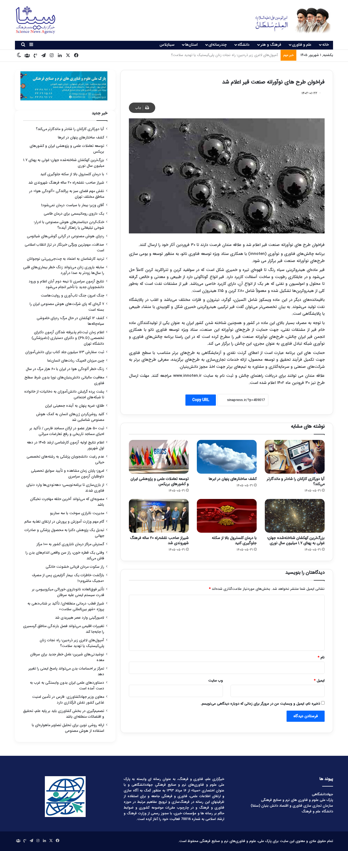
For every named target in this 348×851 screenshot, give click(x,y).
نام (321, 657)
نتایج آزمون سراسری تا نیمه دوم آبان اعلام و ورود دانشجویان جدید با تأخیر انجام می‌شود (66, 284)
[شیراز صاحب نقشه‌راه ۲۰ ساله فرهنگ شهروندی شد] (159, 516)
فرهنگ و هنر (270, 45)
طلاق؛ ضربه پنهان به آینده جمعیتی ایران (74, 406)
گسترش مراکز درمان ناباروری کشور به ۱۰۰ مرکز (70, 544)
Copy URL (200, 400)
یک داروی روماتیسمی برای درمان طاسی (74, 214)
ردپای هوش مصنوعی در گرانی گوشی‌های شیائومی (65, 236)
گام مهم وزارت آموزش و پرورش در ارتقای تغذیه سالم (64, 522)
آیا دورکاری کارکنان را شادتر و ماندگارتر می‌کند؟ (296, 481)
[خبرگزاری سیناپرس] (289, 20)
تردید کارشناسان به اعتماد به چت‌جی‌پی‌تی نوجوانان (65, 259)
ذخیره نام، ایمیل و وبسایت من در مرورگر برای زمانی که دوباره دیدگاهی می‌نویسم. (260, 704)
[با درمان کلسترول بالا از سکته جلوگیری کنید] (227, 516)
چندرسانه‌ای (218, 45)
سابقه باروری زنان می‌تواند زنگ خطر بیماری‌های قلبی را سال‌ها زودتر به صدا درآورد (63, 270)
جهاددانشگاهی (322, 794)
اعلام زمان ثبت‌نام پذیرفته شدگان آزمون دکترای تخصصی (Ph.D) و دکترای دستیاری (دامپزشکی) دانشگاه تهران (68, 338)
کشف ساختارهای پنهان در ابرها (233, 479)
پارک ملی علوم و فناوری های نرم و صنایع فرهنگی (297, 800)
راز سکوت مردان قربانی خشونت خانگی (75, 567)
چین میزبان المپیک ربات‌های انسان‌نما (75, 360)
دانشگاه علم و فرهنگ (317, 811)
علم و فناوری (301, 45)
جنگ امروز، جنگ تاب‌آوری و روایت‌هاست (72, 295)
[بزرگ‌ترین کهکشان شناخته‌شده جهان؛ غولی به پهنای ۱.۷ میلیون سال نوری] (295, 516)
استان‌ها (191, 45)
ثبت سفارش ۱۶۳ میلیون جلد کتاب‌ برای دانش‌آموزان (64, 352)
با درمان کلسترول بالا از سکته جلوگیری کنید (234, 540)
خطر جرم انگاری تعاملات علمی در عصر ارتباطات (244, 55)
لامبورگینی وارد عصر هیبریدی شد (79, 618)
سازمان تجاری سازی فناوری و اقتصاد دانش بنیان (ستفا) (292, 806)
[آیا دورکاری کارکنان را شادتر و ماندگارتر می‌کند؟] (295, 457)
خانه (325, 45)
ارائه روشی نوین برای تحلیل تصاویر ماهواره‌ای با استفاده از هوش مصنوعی (68, 728)
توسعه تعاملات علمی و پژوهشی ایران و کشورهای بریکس (159, 481)
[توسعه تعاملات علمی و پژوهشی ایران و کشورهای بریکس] (159, 457)
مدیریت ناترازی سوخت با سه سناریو (77, 513)
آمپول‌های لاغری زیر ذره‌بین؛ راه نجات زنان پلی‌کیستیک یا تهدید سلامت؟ (72, 643)
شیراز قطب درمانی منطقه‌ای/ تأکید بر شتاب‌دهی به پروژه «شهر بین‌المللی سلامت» (65, 606)
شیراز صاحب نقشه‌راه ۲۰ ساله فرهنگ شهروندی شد (159, 540)
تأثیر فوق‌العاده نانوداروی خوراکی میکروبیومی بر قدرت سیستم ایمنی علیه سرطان (68, 592)
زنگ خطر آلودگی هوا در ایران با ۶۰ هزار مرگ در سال (65, 369)
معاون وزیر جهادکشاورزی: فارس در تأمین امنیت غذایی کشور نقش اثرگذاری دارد (68, 699)
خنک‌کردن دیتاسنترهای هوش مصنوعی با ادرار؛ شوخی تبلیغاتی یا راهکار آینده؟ (69, 225)
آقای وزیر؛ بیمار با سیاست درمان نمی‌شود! (72, 205)
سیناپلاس (167, 45)
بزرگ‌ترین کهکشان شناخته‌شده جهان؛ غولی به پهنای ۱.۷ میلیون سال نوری (296, 540)
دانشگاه (244, 45)
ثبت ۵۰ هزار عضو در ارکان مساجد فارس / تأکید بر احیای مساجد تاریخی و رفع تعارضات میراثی (67, 431)
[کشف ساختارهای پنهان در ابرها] (227, 457)
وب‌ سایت (215, 680)
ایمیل (319, 680)
